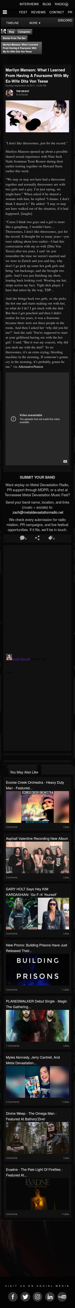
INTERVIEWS (29, 4)
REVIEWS (38, 12)
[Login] (66, 4)
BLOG (47, 4)
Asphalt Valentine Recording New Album (37, 838)
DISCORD (65, 20)
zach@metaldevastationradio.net (37, 512)
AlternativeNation (30, 366)
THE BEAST (22, 91)
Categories (24, 31)
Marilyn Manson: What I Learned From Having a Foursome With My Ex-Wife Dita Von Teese (20, 48)
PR (70, 12)
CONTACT (56, 12)
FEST (23, 12)
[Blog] (4, 59)
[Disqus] (37, 597)
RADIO (60, 4)
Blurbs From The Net (14, 38)
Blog (11, 31)
